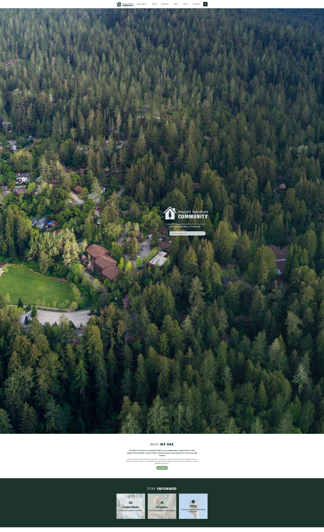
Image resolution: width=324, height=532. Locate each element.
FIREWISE (154, 4)
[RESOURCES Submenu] (169, 4)
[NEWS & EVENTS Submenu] (147, 4)
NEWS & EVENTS (141, 4)
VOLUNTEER (196, 4)
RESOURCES (165, 4)
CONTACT (185, 4)
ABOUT (176, 4)
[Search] (167, 233)
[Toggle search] (205, 4)
